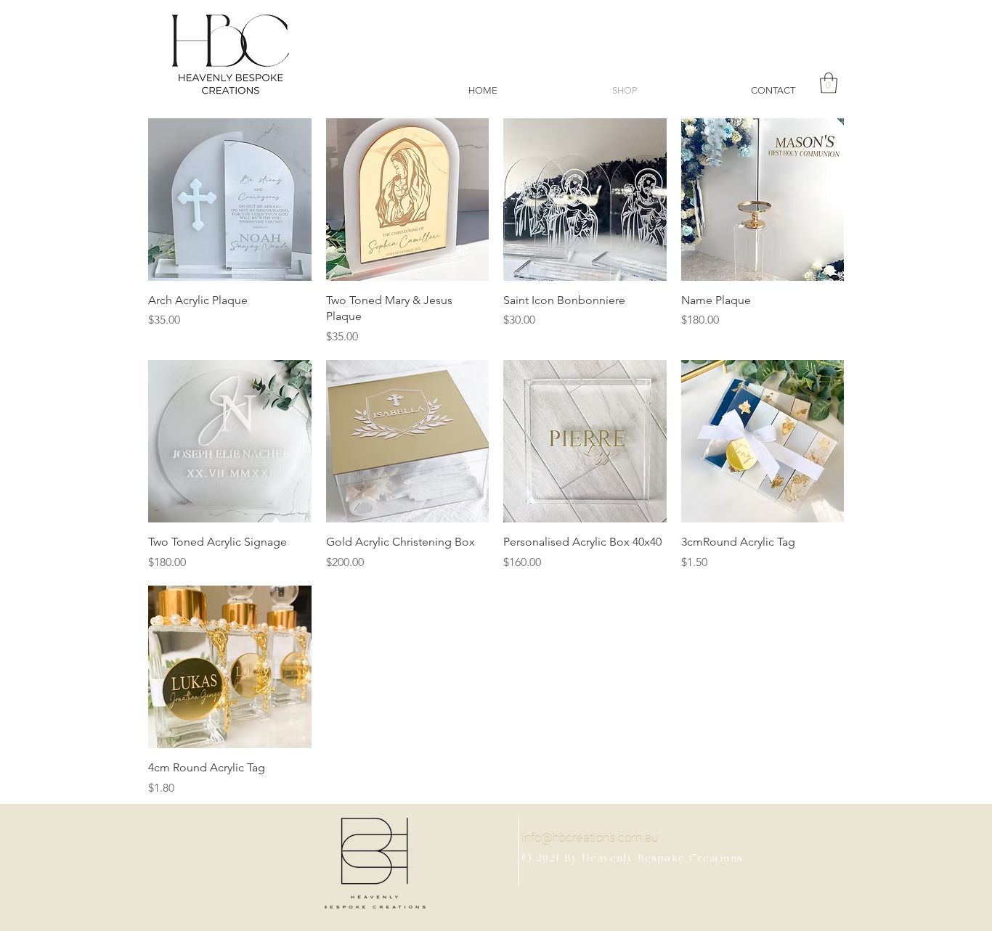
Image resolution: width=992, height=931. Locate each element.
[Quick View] (230, 200)
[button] (828, 83)
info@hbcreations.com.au (589, 837)
